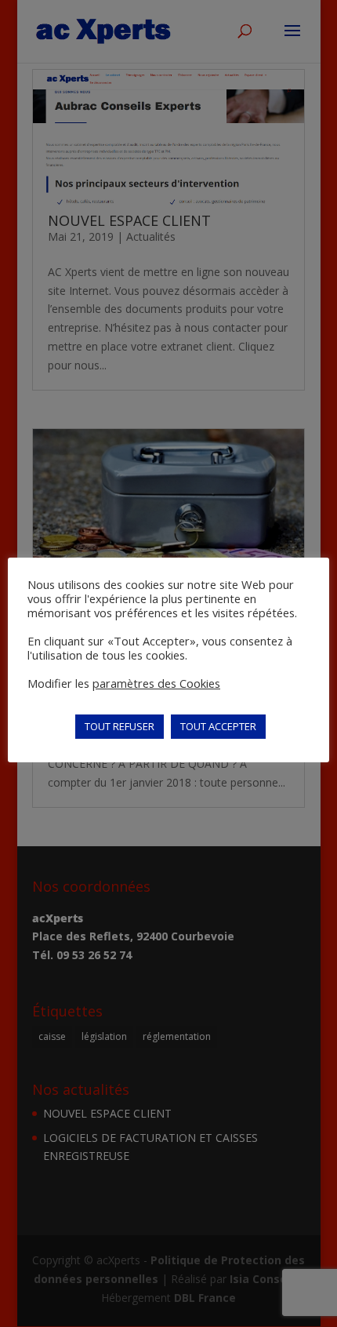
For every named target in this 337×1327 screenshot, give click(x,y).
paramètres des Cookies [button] (156, 683)
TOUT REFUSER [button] (119, 726)
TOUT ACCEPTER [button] (218, 726)
